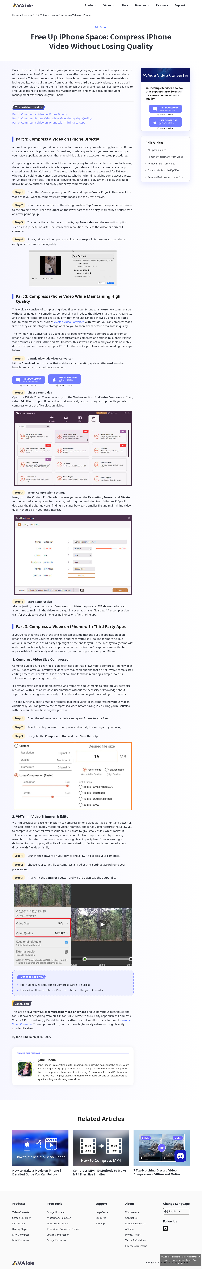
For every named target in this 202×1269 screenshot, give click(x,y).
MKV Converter (20, 1240)
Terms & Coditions (135, 1240)
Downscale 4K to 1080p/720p (164, 170)
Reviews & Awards (135, 1223)
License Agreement (136, 1246)
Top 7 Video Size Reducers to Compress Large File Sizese (55, 984)
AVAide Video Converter (68, 322)
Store (125, 5)
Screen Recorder (21, 1217)
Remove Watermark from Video (165, 156)
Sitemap (100, 1223)
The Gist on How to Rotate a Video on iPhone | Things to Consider (61, 990)
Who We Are (132, 1212)
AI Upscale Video (157, 150)
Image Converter (56, 1240)
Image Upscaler (56, 1212)
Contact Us (131, 1217)
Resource (162, 5)
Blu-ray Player (20, 1229)
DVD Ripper (18, 1223)
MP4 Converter (20, 1234)
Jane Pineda (24, 1037)
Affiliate (129, 1229)
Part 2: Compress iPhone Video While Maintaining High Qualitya (52, 118)
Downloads (142, 5)
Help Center (102, 1212)
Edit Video (41, 15)
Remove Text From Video (161, 163)
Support (180, 5)
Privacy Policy (132, 1234)
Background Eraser (58, 1223)
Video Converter (21, 1212)
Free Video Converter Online (63, 1229)
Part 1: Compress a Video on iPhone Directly (40, 114)
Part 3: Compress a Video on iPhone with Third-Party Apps (48, 122)
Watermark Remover (59, 1217)
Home (15, 15)
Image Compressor (58, 1234)
